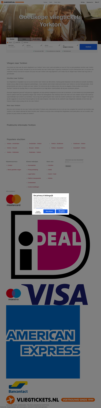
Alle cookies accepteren (62, 211)
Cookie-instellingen (38, 212)
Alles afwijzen (49, 211)
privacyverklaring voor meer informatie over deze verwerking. (49, 208)
